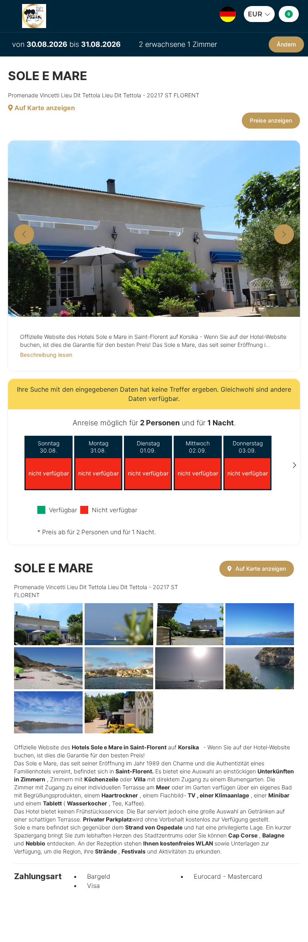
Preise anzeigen (271, 120)
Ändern (286, 44)
